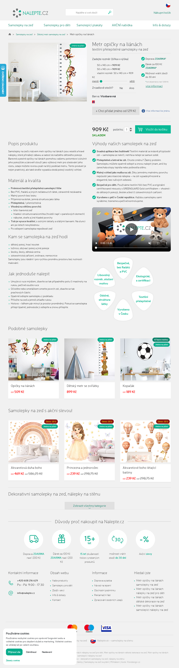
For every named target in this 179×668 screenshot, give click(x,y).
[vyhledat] (109, 12)
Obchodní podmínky (105, 590)
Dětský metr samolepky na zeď (51, 34)
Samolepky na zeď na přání (96, 662)
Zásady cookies (13, 660)
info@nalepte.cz (26, 593)
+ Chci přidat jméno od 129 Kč (116, 111)
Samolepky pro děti (57, 25)
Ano (131, 88)
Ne (121, 88)
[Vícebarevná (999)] (93, 102)
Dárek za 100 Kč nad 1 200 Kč (62, 557)
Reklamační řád (102, 594)
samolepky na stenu (122, 640)
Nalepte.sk (103, 640)
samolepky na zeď (77, 640)
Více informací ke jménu (158, 110)
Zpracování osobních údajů (108, 599)
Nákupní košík (162, 12)
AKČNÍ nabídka (122, 25)
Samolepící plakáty (90, 25)
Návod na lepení (102, 585)
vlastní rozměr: (105, 73)
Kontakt (56, 599)
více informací (154, 86)
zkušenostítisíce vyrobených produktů (89, 557)
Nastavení (47, 652)
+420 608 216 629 (27, 580)
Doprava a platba (103, 580)
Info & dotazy (162, 25)
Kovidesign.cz (133, 662)
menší (95, 81)
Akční (145, 554)
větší (132, 81)
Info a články (77, 662)
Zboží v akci (58, 590)
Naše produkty (60, 580)
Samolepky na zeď (20, 25)
